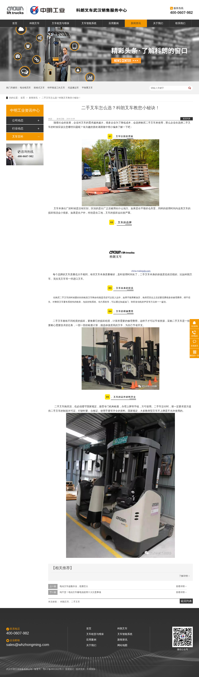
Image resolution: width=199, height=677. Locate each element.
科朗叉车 (34, 23)
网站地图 (122, 645)
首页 (14, 23)
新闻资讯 (136, 23)
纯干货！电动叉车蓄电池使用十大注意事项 (80, 592)
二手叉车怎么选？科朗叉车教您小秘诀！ (61, 98)
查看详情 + (181, 586)
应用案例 (114, 23)
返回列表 (186, 119)
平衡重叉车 (87, 88)
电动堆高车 (25, 88)
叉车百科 (17, 136)
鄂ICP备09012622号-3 (53, 669)
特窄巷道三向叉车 (56, 88)
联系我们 (180, 23)
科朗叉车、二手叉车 (70, 602)
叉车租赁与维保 (60, 23)
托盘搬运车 (73, 88)
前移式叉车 (39, 88)
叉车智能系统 (88, 23)
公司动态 (17, 120)
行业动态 (17, 128)
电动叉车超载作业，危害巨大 (74, 586)
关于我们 (158, 23)
